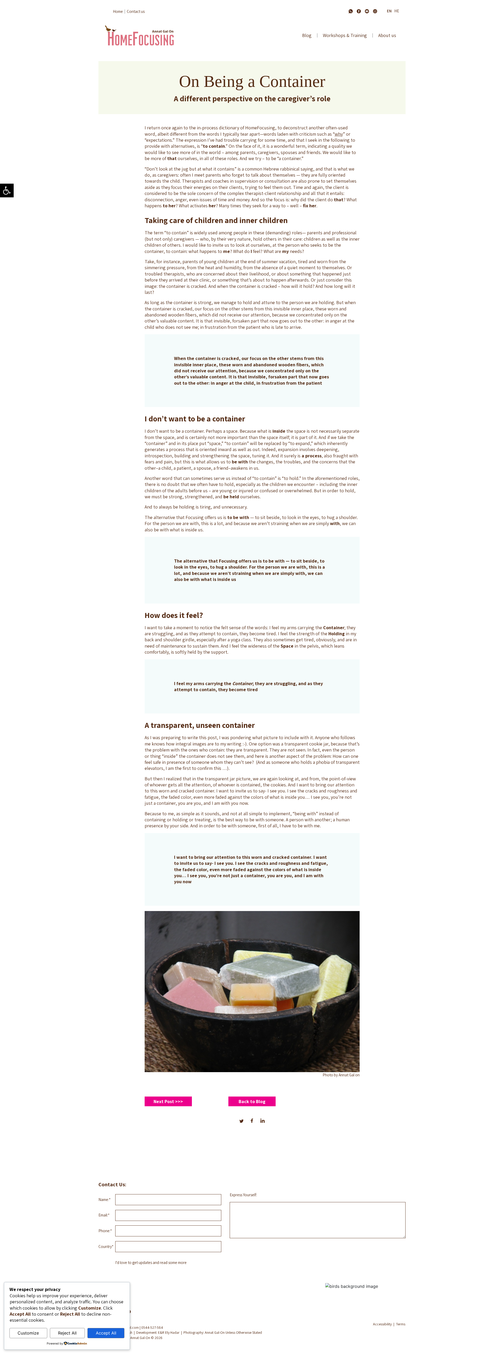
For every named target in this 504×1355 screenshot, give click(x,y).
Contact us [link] (136, 11)
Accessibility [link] (382, 1324)
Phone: (105, 1230)
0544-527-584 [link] (152, 1327)
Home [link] (118, 11)
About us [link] (387, 35)
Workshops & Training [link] (345, 35)
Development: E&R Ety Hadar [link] (158, 1332)
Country (105, 1246)
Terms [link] (400, 1324)
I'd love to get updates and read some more (151, 1262)
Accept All (106, 1333)
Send (378, 1269)
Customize (28, 1333)
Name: (104, 1199)
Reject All (67, 1333)
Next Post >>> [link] (168, 1101)
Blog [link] (307, 35)
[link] (7, 190)
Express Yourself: (243, 1194)
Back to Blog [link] (252, 1101)
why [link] (339, 134)
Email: (103, 1215)
